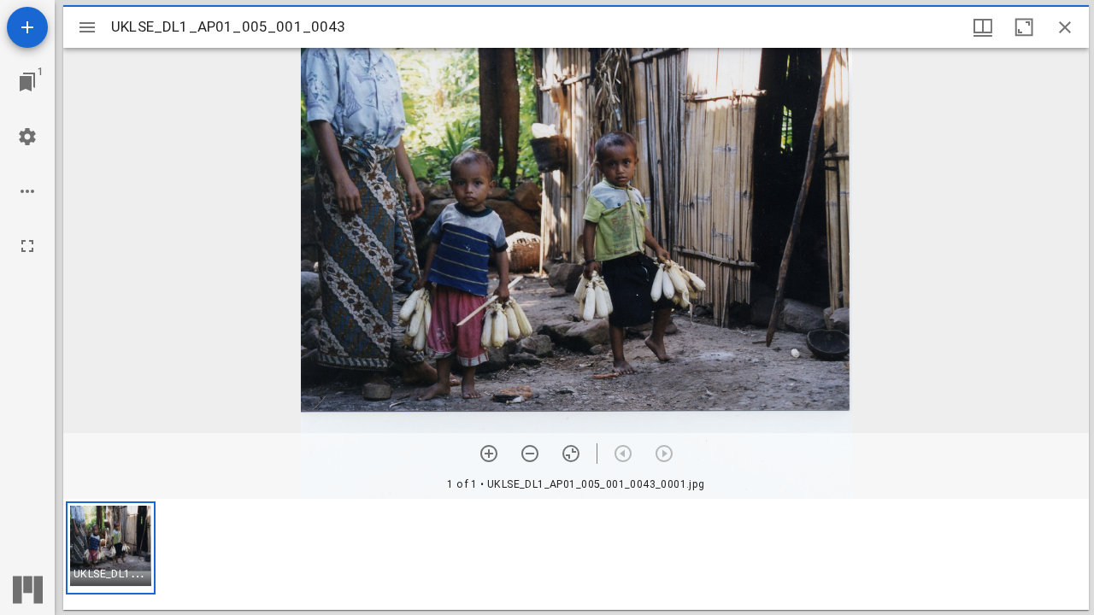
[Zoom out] (529, 453)
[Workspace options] (27, 191)
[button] (110, 548)
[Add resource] (27, 27)
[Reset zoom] (570, 453)
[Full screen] (27, 246)
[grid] (576, 554)
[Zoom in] (488, 453)
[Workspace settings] (27, 136)
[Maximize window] (1023, 27)
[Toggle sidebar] (87, 27)
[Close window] (1064, 27)
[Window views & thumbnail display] (982, 27)
